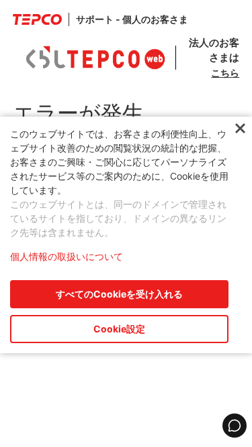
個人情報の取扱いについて (66, 256)
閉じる (240, 129)
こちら (225, 72)
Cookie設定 (119, 328)
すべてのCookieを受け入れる (119, 294)
